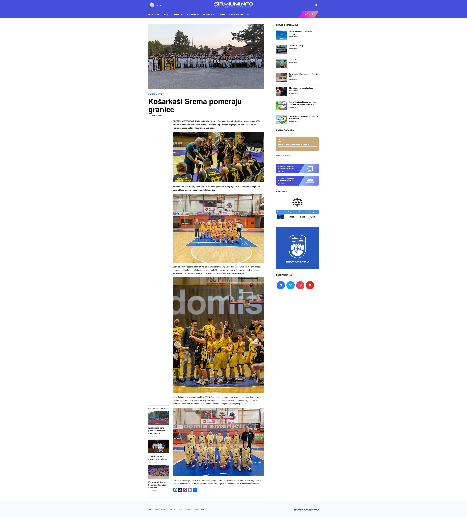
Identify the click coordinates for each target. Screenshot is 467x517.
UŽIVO (308, 14)
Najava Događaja (239, 14)
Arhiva (203, 509)
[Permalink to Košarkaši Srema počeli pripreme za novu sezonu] (158, 418)
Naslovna (153, 14)
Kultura (192, 14)
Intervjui (208, 14)
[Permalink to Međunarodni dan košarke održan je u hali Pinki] (158, 472)
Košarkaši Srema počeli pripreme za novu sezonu (156, 431)
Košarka (152, 94)
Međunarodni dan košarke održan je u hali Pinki (157, 485)
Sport (177, 14)
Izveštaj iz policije (296, 46)
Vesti (166, 14)
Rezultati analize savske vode (301, 60)
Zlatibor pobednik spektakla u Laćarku (157, 457)
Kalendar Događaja (176, 509)
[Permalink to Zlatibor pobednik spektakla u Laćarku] (158, 446)
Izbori (221, 14)
